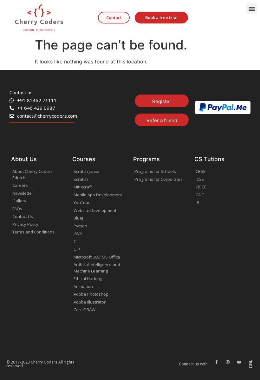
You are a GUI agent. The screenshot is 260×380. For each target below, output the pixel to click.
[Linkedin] (251, 366)
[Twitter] (251, 362)
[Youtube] (239, 362)
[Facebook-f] (216, 362)
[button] (251, 8)
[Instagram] (228, 362)
